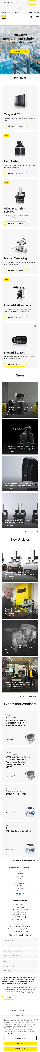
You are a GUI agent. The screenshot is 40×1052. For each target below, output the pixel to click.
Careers (20, 888)
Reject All (20, 1043)
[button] (31, 17)
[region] (20, 1034)
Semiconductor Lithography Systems (20, 929)
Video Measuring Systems (20, 909)
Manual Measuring (20, 912)
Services (20, 876)
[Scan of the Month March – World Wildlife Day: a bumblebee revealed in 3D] (20, 638)
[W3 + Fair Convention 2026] (20, 839)
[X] (23, 894)
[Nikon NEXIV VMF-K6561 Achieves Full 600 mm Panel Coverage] (20, 510)
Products (20, 871)
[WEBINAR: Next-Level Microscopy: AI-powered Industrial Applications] (20, 728)
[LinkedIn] (20, 894)
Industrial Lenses (19, 917)
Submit (8, 997)
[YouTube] (17, 894)
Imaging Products (20, 924)
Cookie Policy (20, 1015)
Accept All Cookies (20, 1048)
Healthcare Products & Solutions (20, 926)
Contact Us (20, 890)
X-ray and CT (20, 905)
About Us (20, 886)
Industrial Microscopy (20, 914)
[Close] (37, 1019)
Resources (20, 873)
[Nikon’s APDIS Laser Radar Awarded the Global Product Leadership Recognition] (20, 436)
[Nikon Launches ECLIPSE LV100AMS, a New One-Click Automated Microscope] (20, 473)
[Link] (20, 107)
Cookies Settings (20, 1038)
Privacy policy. (28, 992)
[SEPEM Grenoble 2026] (20, 802)
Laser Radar (20, 907)
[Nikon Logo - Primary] (3, 17)
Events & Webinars (20, 883)
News (20, 881)
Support (20, 878)
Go (32, 2)
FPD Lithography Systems (20, 931)
